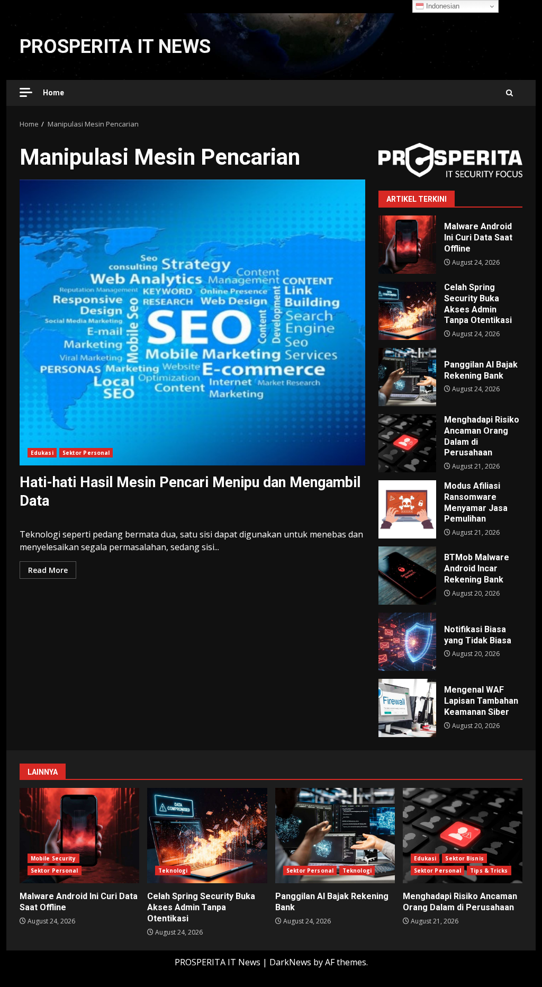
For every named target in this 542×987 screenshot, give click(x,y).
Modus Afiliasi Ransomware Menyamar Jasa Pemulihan (407, 509)
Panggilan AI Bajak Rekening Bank (407, 377)
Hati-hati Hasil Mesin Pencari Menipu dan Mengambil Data (192, 322)
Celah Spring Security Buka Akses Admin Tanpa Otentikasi (407, 311)
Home (53, 92)
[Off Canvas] (26, 92)
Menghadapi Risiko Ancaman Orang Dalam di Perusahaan (407, 443)
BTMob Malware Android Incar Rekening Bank (407, 575)
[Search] (509, 93)
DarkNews (290, 962)
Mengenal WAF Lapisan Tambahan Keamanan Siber (407, 708)
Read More (48, 570)
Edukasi (42, 452)
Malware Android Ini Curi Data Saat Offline (407, 245)
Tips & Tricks (489, 870)
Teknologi (172, 870)
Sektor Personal (86, 452)
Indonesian (441, 6)
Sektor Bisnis (464, 858)
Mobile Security (53, 858)
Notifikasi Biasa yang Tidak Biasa (407, 642)
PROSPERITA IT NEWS (115, 46)
